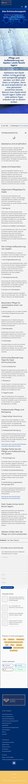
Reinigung (19, 645)
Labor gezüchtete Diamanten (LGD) (13, 642)
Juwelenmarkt (20, 639)
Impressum (14, 774)
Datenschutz (14, 777)
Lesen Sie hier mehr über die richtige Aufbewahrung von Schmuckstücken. (10, 497)
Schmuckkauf (7, 648)
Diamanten (11, 639)
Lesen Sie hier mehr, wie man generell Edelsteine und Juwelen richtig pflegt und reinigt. (13, 445)
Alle (5, 639)
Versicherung (13, 650)
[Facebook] (14, 763)
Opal (7, 645)
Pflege (12, 645)
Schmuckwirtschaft (18, 648)
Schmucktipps (24, 125)
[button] (26, 133)
